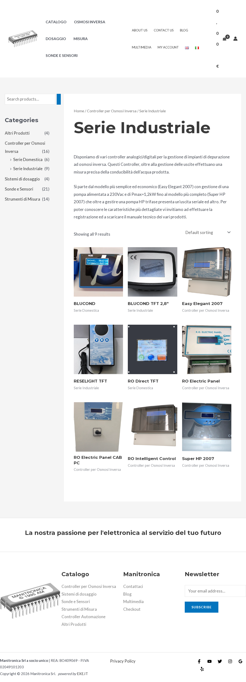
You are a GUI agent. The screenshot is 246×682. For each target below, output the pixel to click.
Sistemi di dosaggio (22, 178)
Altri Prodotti (17, 133)
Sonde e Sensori (62, 55)
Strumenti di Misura (22, 199)
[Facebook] (199, 661)
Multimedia (141, 47)
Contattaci (133, 586)
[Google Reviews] (240, 661)
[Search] (59, 99)
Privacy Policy (122, 661)
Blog (184, 30)
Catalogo (56, 22)
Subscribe (201, 607)
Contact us (164, 30)
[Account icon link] (235, 38)
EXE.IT (82, 673)
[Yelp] (202, 669)
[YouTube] (209, 661)
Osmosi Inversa (89, 22)
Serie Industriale (28, 168)
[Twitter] (220, 661)
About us (140, 30)
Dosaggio (56, 38)
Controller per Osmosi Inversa (111, 111)
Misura (81, 38)
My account (168, 47)
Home (79, 111)
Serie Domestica (28, 159)
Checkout (132, 609)
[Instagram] (230, 661)
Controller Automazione (83, 616)
